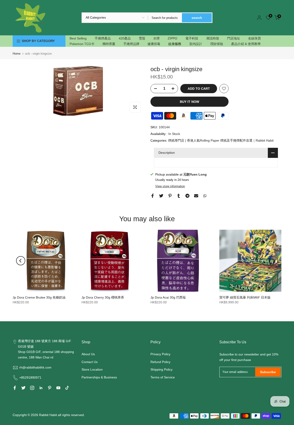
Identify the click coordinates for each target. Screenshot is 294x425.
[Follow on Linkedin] (41, 388)
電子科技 (191, 38)
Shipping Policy (161, 369)
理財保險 (216, 44)
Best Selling (78, 38)
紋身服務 (174, 44)
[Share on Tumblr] (179, 196)
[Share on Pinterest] (170, 196)
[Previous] (20, 260)
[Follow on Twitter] (23, 388)
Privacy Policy (160, 354)
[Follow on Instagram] (32, 388)
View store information (170, 186)
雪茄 (142, 38)
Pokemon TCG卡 (82, 44)
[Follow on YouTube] (58, 388)
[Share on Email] (196, 196)
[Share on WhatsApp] (205, 196)
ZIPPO (172, 38)
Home (16, 53)
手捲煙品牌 (131, 44)
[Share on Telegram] (187, 196)
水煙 (156, 38)
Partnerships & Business (99, 377)
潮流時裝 (212, 38)
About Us (88, 354)
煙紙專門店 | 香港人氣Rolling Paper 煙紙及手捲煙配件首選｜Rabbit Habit (221, 140)
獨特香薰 (108, 44)
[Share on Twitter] (161, 196)
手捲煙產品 (103, 38)
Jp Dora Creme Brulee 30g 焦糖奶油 (39, 297)
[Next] (273, 260)
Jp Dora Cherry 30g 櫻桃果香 (103, 297)
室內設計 (195, 44)
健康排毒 (153, 44)
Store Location (92, 369)
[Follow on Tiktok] (67, 388)
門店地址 (233, 38)
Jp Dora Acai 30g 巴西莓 (168, 297)
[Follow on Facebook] (15, 388)
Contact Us (90, 362)
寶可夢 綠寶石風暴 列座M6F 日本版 (245, 297)
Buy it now (189, 101)
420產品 (125, 38)
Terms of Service (162, 377)
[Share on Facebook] (152, 196)
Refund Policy (160, 362)
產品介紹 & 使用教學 (246, 44)
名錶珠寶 (254, 38)
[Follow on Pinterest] (50, 388)
